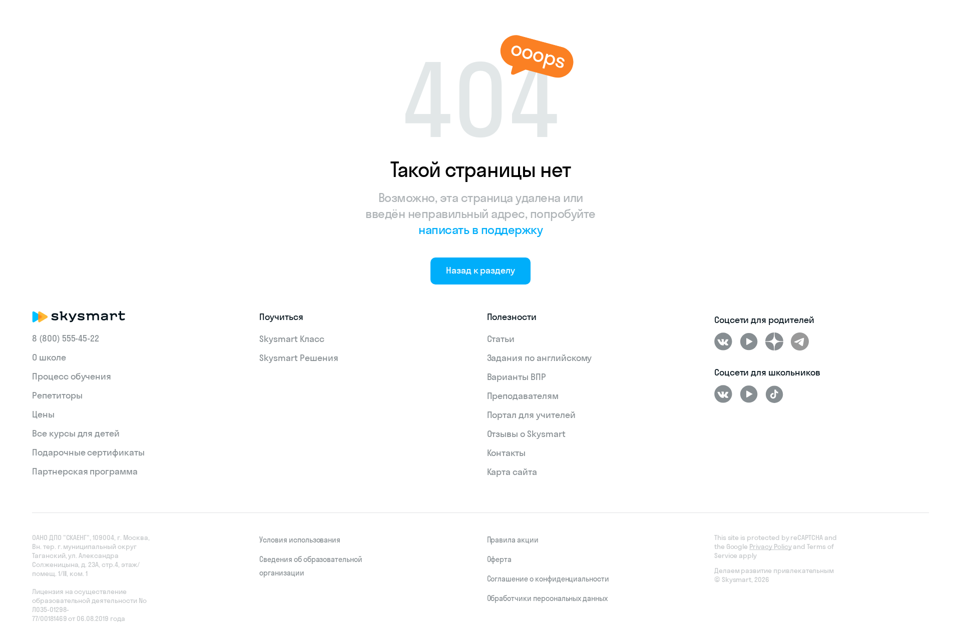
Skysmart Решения (298, 358)
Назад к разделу (480, 270)
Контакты (506, 452)
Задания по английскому (539, 358)
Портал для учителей (531, 414)
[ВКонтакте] (723, 341)
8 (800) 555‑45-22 (65, 338)
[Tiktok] (774, 394)
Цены (43, 414)
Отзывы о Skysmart (526, 434)
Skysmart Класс (291, 338)
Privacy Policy (770, 546)
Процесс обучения (71, 376)
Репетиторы (57, 395)
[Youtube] (749, 341)
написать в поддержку (480, 229)
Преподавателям (523, 396)
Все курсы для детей (76, 433)
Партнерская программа (85, 471)
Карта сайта (512, 472)
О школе (49, 357)
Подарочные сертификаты (88, 452)
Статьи (501, 338)
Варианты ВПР (516, 376)
